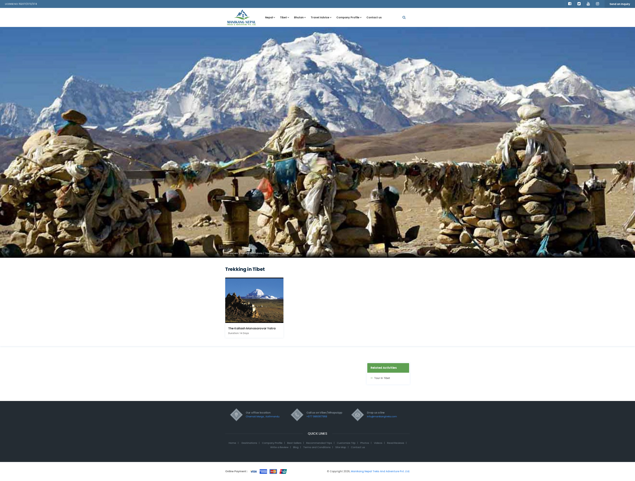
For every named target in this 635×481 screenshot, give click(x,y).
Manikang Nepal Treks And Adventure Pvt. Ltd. (380, 471)
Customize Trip (346, 443)
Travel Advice (320, 17)
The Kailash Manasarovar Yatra (251, 328)
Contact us (374, 17)
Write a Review (279, 447)
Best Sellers (294, 443)
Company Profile (347, 17)
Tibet (283, 17)
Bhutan (299, 17)
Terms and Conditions (317, 447)
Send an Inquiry (620, 4)
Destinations (256, 253)
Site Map (340, 447)
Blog (295, 447)
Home (244, 253)
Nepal (269, 17)
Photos (364, 443)
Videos (378, 443)
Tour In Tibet (382, 378)
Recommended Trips (319, 443)
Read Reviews (395, 443)
